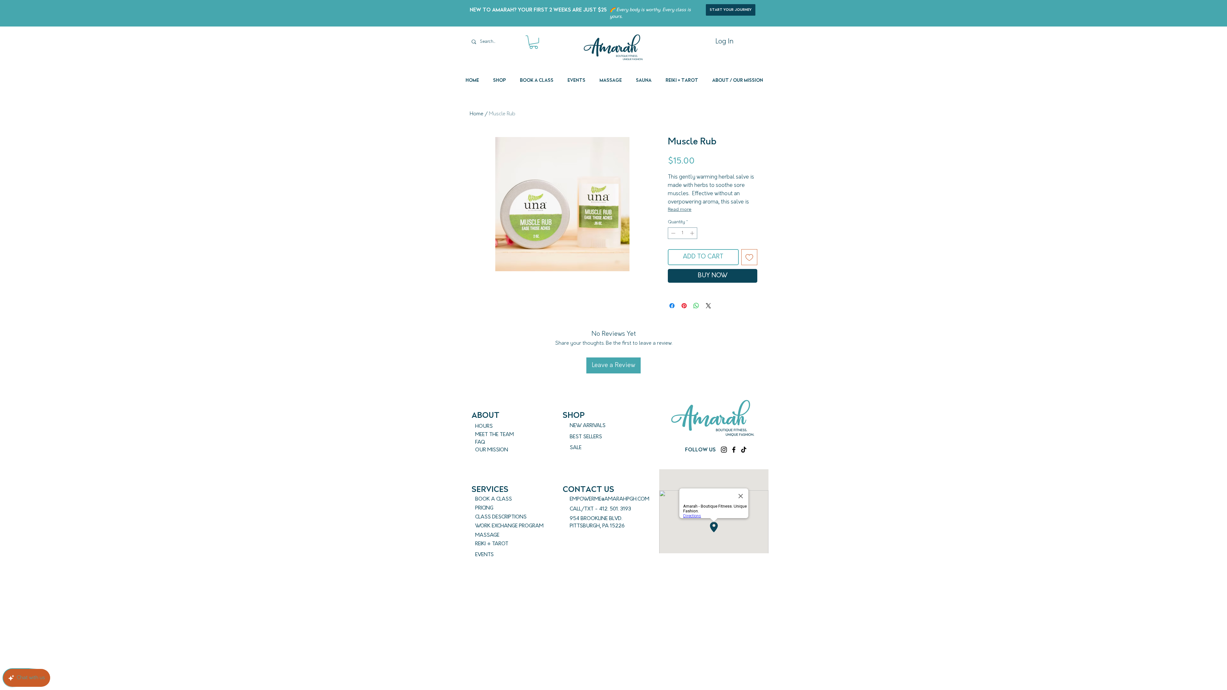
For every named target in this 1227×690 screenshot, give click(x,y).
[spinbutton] (682, 233)
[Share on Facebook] (672, 306)
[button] (534, 42)
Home (476, 114)
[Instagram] (724, 450)
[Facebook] (734, 450)
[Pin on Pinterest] (684, 306)
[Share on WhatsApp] (696, 306)
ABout (485, 415)
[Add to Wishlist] (749, 257)
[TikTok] (744, 450)
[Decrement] (672, 233)
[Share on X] (708, 306)
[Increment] (693, 233)
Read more (679, 209)
